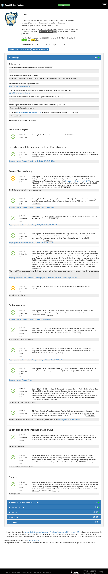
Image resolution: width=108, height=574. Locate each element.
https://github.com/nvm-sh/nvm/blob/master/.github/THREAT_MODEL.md (35, 360)
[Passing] (24, 40)
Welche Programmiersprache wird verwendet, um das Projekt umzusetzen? (33, 105)
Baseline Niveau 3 (60, 44)
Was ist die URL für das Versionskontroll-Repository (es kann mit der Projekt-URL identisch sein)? (40, 90)
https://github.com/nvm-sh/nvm (19, 86)
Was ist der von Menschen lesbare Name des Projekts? (26, 67)
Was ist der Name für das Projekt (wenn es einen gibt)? (39, 112)
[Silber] (44, 38)
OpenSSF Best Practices (14, 5)
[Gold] (33, 40)
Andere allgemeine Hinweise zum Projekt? (22, 120)
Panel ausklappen (13, 49)
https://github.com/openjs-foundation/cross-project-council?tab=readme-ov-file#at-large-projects (43, 278)
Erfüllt (21, 134)
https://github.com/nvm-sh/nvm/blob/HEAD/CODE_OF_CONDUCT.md (34, 225)
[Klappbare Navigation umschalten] (104, 5)
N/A (21, 333)
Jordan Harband (34, 540)
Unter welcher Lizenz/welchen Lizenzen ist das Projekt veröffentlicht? (31, 97)
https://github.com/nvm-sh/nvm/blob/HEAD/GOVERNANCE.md (31, 207)
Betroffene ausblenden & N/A (40, 49)
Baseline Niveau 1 (37, 44)
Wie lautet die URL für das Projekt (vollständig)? (24, 84)
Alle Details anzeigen (25, 49)
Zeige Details (56, 25)
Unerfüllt (21, 137)
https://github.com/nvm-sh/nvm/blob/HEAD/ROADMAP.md (30, 319)
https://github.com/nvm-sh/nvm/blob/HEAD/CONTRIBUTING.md (32, 161)
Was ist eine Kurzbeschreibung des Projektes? (23, 75)
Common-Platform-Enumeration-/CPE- (29, 112)
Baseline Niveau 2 (49, 44)
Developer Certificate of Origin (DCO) (77, 181)
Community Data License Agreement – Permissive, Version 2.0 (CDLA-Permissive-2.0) (51, 532)
